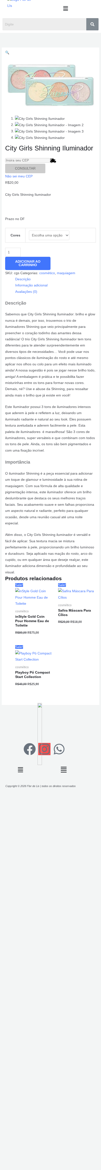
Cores (15, 235)
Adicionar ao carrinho (27, 263)
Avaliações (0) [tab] (26, 292)
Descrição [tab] (23, 279)
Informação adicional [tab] (31, 285)
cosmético (47, 273)
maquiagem (66, 273)
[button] (66, 8)
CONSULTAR (25, 168)
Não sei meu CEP (19, 176)
